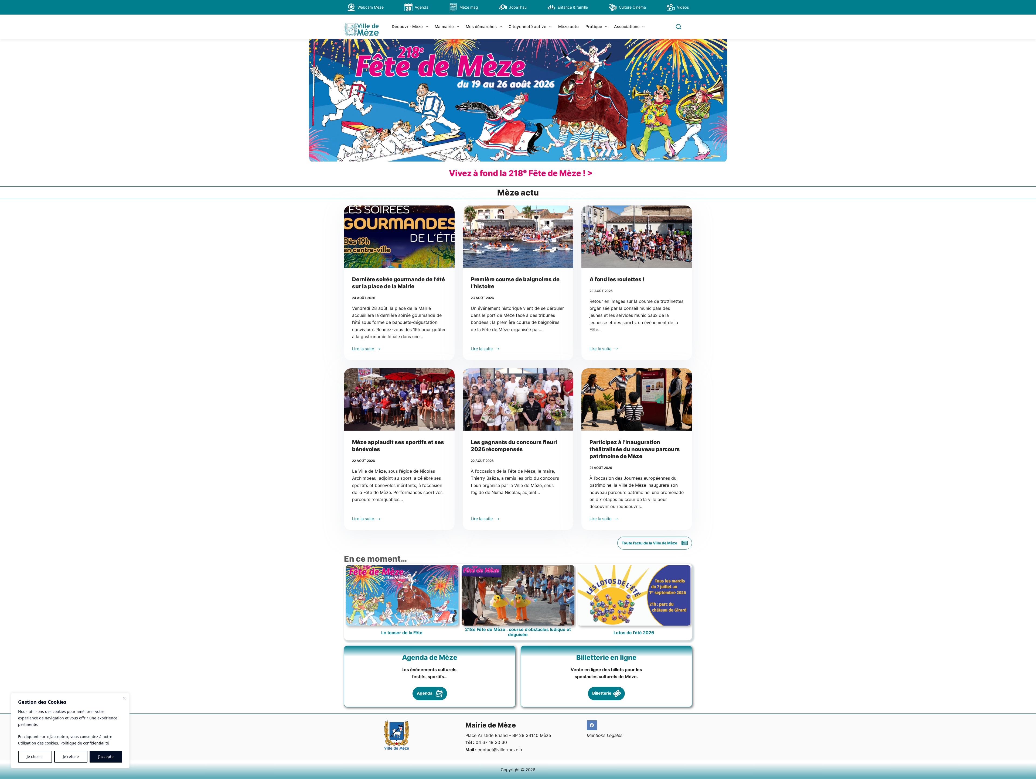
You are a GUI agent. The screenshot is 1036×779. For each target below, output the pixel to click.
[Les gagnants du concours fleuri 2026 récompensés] (518, 399)
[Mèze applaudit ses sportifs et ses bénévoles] (399, 399)
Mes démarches (481, 26)
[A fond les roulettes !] (636, 236)
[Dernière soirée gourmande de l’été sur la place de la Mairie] (399, 236)
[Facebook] (592, 725)
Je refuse (71, 756)
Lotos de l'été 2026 (634, 632)
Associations (626, 26)
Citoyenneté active (527, 26)
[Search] (678, 26)
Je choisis (35, 756)
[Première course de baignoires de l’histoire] (518, 236)
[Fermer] (124, 698)
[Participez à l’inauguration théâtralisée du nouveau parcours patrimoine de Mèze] (636, 399)
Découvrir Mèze (407, 26)
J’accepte (106, 756)
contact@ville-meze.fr (500, 749)
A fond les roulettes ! (617, 279)
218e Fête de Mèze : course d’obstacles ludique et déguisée (518, 632)
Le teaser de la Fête (401, 632)
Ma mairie (444, 26)
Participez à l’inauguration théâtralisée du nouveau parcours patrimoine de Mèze (634, 449)
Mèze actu (568, 26)
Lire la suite (363, 349)
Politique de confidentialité (84, 743)
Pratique (593, 26)
